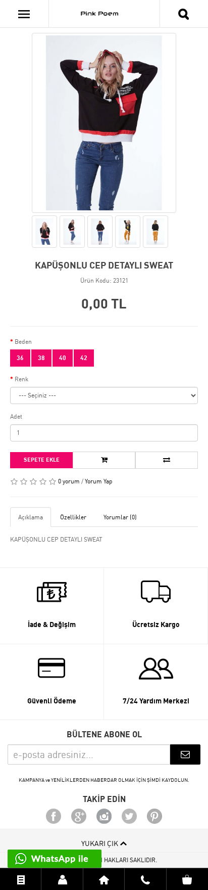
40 (62, 358)
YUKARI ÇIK (99, 843)
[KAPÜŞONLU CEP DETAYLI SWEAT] (104, 123)
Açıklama (30, 517)
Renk (21, 379)
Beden (23, 341)
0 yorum (69, 481)
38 (41, 358)
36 (20, 358)
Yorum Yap (99, 481)
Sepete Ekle (42, 459)
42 (83, 358)
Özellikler (73, 517)
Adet (16, 416)
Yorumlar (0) (120, 517)
